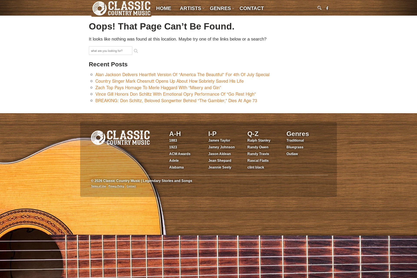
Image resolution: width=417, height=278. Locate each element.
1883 (173, 140)
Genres (220, 8)
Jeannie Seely (219, 167)
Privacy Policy (116, 186)
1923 (173, 147)
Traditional (295, 140)
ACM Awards (179, 154)
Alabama (176, 167)
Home (163, 8)
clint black (255, 167)
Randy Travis (258, 154)
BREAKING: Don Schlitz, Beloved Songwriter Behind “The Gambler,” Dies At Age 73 (176, 100)
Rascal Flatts (258, 160)
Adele (174, 160)
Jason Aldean (219, 154)
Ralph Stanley (258, 140)
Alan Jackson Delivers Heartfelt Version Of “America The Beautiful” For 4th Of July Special (182, 74)
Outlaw (292, 154)
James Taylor (219, 140)
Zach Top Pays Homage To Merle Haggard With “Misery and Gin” (158, 87)
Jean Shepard (219, 160)
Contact (252, 8)
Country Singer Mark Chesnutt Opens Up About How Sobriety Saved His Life (169, 81)
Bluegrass (294, 147)
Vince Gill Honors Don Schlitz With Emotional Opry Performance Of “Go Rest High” (175, 94)
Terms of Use (98, 186)
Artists (190, 8)
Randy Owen (257, 147)
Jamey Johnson (221, 147)
